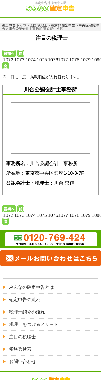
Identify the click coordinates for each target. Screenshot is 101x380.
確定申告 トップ (14, 25)
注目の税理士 (22, 336)
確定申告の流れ (24, 299)
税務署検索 (20, 349)
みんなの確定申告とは (31, 287)
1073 (19, 59)
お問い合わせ (22, 361)
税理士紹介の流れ (27, 312)
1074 (31, 59)
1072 (8, 59)
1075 (42, 59)
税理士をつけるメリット (33, 324)
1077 (63, 59)
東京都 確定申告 (63, 25)
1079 (86, 59)
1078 (74, 59)
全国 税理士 (38, 25)
